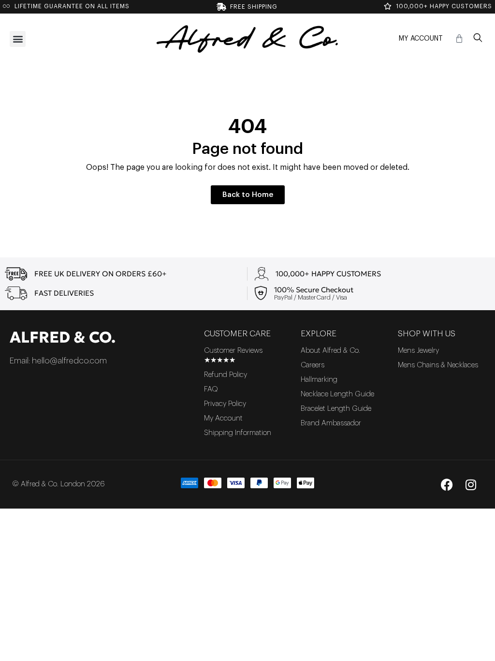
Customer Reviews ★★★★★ (233, 355)
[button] (18, 39)
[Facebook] (447, 484)
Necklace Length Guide (337, 394)
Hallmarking (319, 379)
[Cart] (459, 38)
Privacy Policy (225, 403)
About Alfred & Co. (330, 350)
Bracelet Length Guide (336, 408)
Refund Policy (225, 374)
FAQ (211, 389)
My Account (421, 38)
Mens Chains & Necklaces (438, 365)
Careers (312, 365)
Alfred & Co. (63, 337)
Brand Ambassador (331, 423)
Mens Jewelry (418, 350)
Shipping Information (237, 432)
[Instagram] (471, 484)
